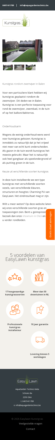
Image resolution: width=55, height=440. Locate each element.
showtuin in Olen (32, 216)
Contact (30, 428)
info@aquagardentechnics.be (34, 5)
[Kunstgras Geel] (16, 20)
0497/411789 (8, 5)
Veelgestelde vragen (30, 423)
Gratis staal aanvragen (50, 224)
